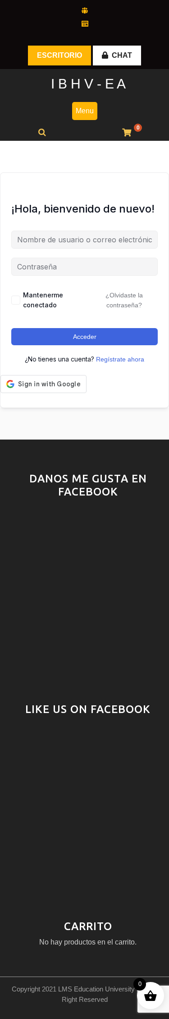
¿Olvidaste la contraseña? (124, 300)
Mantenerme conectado (43, 300)
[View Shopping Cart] (126, 133)
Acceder (84, 336)
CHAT (122, 55)
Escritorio (59, 55)
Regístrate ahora (120, 359)
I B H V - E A (88, 83)
